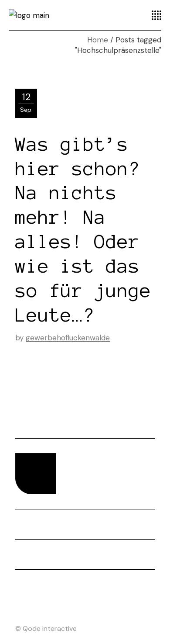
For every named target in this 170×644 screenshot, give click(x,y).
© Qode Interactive (46, 628)
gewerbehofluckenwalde (68, 338)
